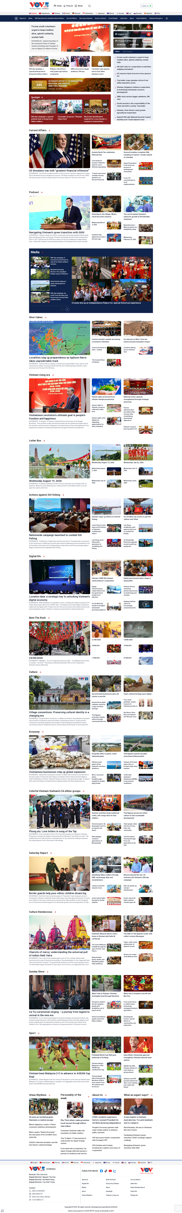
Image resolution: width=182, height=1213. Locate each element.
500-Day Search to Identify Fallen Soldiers (49, 18)
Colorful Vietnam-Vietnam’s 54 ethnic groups (54, 791)
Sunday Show (36, 971)
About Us (23, 18)
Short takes (36, 317)
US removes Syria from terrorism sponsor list (134, 75)
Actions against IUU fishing (44, 494)
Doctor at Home (100, 18)
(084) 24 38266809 (38, 1191)
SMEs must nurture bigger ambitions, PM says (133, 98)
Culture (33, 672)
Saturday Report (38, 852)
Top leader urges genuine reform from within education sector (59, 71)
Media (80, 6)
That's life (133, 1191)
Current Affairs (72, 18)
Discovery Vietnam (85, 18)
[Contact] (2, 1211)
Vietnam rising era (39, 374)
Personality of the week (71, 1096)
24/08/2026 (134, 45)
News (30, 18)
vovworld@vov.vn (37, 1200)
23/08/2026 (147, 45)
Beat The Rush (37, 617)
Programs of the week (127, 41)
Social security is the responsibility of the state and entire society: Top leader (133, 104)
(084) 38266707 (37, 1194)
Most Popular (127, 51)
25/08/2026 (121, 45)
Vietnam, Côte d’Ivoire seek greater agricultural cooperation (131, 111)
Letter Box (123, 18)
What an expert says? (136, 1095)
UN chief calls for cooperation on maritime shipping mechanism (134, 68)
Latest (117, 51)
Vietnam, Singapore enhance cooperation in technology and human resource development (133, 89)
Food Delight (113, 18)
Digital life (35, 556)
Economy (34, 731)
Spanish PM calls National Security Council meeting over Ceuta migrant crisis (101, 71)
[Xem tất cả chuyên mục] (166, 18)
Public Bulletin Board (137, 1187)
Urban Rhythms (141, 18)
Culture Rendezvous (40, 911)
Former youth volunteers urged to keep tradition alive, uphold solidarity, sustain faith (133, 59)
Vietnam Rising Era (156, 18)
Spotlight (35, 97)
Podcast (69, 6)
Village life (134, 1195)
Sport (132, 18)
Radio (59, 6)
